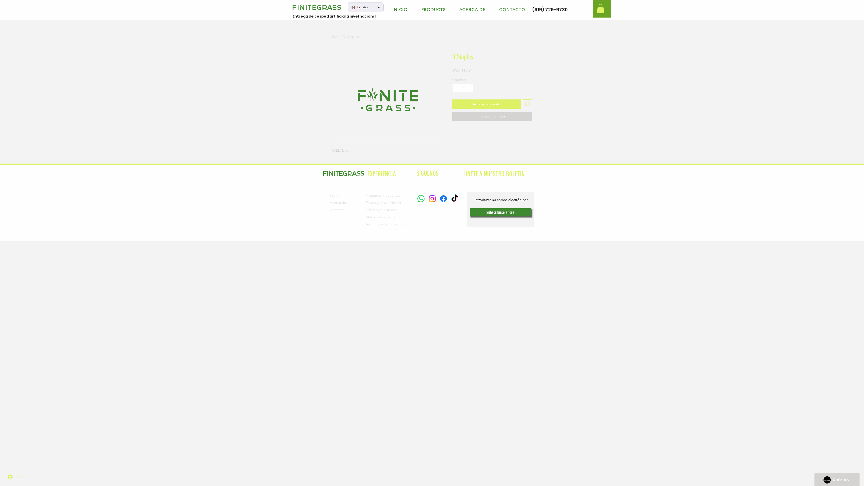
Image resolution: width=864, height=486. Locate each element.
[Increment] (469, 88)
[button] (600, 8)
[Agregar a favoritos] (527, 104)
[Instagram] (432, 198)
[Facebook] (443, 198)
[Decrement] (456, 88)
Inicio (336, 36)
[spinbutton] (463, 88)
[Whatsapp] (420, 198)
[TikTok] (454, 198)
